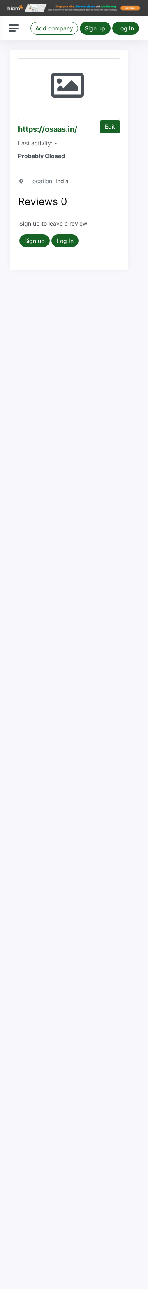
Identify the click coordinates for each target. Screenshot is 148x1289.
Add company (54, 28)
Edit (110, 126)
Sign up (95, 28)
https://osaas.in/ (47, 129)
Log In (125, 28)
